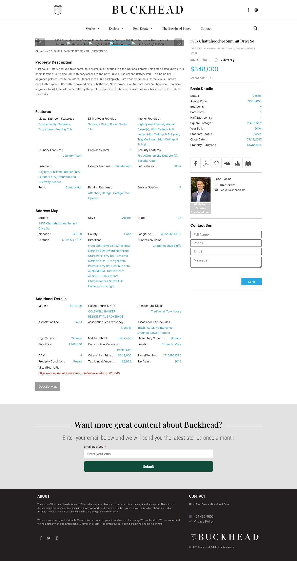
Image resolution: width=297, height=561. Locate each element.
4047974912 (227, 185)
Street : (43, 217)
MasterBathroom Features (55, 118)
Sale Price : (45, 344)
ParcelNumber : (148, 355)
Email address (95, 446)
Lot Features (146, 166)
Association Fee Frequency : (106, 322)
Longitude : (145, 234)
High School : (47, 338)
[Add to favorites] (216, 163)
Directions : (95, 240)
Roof (41, 187)
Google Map (47, 386)
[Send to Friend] (227, 163)
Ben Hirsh (223, 179)
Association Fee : (49, 322)
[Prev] (40, 43)
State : (142, 217)
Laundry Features (49, 150)
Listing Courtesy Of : (101, 305)
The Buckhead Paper (176, 28)
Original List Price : (100, 355)
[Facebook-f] (248, 10)
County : (93, 234)
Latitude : (44, 240)
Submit (148, 466)
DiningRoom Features (102, 118)
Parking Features (99, 187)
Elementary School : (151, 338)
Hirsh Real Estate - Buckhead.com (209, 504)
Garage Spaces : (149, 187)
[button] (256, 28)
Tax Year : (144, 361)
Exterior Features (99, 166)
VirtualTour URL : (49, 367)
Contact (206, 28)
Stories (90, 28)
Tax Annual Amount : (101, 361)
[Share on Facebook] (195, 163)
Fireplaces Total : (99, 150)
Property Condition (50, 361)
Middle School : (98, 338)
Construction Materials (103, 344)
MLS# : (43, 305)
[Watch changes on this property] (248, 163)
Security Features (149, 150)
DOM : (42, 355)
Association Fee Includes (154, 322)
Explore (114, 28)
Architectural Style (150, 305)
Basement (45, 166)
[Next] (179, 43)
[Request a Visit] (237, 163)
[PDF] (206, 163)
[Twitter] (48, 538)
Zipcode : (44, 234)
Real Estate (140, 28)
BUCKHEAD (148, 10)
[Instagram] (256, 10)
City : (91, 217)
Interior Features (148, 118)
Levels (142, 344)
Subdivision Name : (150, 240)
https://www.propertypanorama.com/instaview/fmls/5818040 (79, 373)
